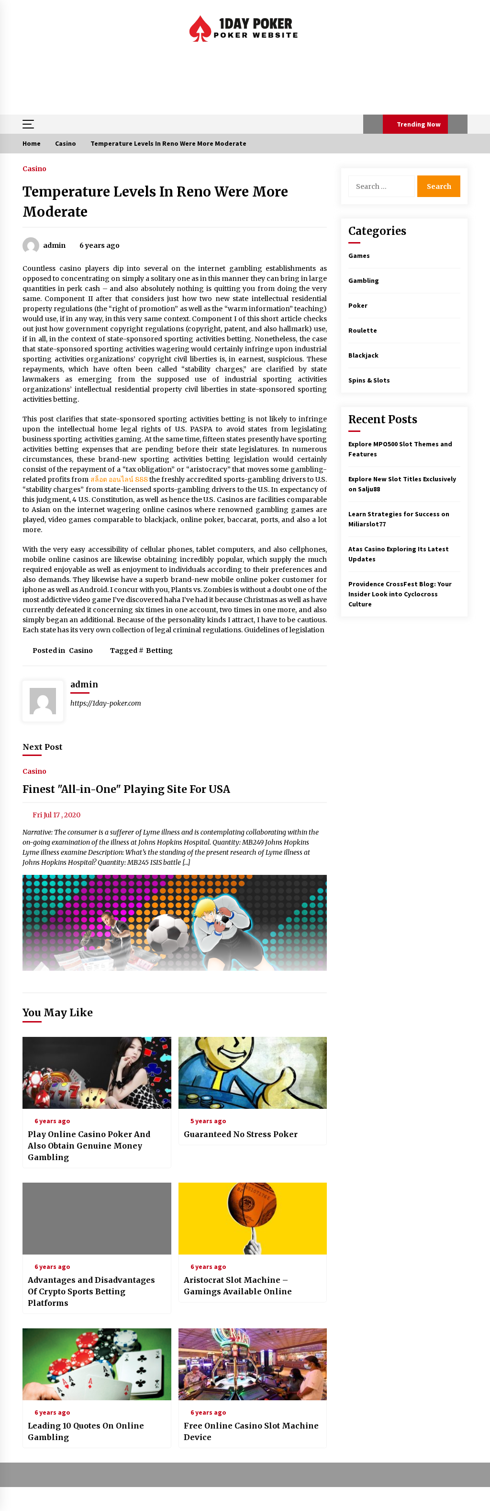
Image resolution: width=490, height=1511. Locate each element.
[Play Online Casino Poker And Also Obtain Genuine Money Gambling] (96, 1073)
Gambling (363, 280)
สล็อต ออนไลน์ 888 (119, 479)
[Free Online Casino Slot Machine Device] (252, 1364)
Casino (34, 168)
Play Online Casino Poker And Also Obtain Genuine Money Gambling (89, 1145)
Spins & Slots (369, 380)
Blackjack (363, 355)
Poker (358, 305)
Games (359, 255)
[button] (373, 124)
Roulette (362, 330)
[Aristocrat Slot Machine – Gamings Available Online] (252, 1219)
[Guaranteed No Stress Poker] (252, 1073)
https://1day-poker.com (105, 703)
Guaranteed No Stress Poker (241, 1134)
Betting (159, 650)
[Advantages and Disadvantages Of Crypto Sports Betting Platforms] (96, 1219)
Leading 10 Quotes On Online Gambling (86, 1431)
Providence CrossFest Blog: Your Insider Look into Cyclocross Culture (400, 594)
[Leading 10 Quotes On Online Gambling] (96, 1364)
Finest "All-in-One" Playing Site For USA (126, 789)
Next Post (42, 747)
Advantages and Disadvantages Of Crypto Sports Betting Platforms (91, 1291)
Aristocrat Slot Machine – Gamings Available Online (238, 1285)
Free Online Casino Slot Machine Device (251, 1431)
